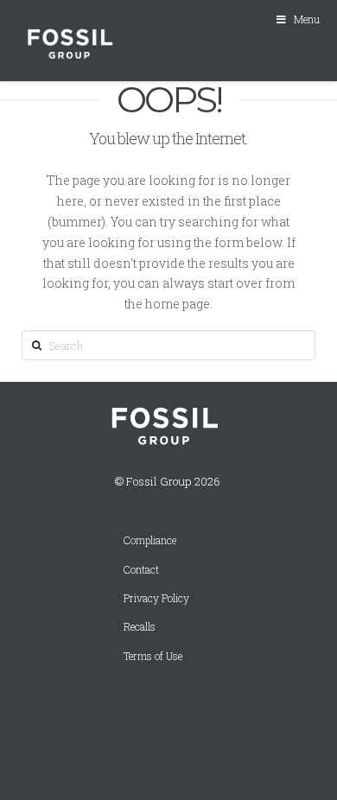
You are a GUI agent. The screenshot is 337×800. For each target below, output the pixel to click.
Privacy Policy (156, 598)
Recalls (140, 626)
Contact (141, 569)
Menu (307, 19)
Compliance (150, 540)
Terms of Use (153, 656)
